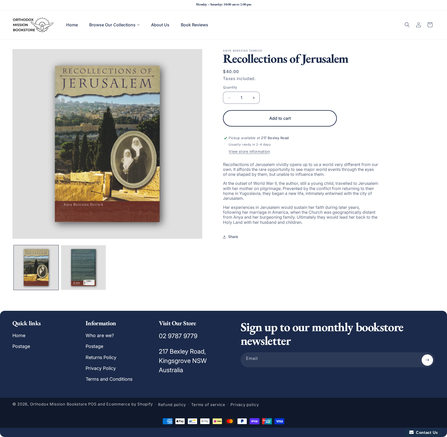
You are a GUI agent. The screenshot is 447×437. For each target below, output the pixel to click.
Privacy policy (244, 404)
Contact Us (426, 432)
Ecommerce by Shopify (129, 404)
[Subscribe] (427, 360)
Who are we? (100, 335)
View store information (249, 151)
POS (92, 404)
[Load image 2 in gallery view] (83, 267)
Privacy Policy (101, 368)
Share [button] (233, 237)
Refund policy (172, 404)
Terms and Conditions (109, 379)
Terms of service (208, 404)
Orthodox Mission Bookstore (58, 404)
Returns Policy (101, 357)
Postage (21, 346)
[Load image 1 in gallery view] (36, 267)
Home (18, 335)
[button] (114, 25)
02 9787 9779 (178, 336)
